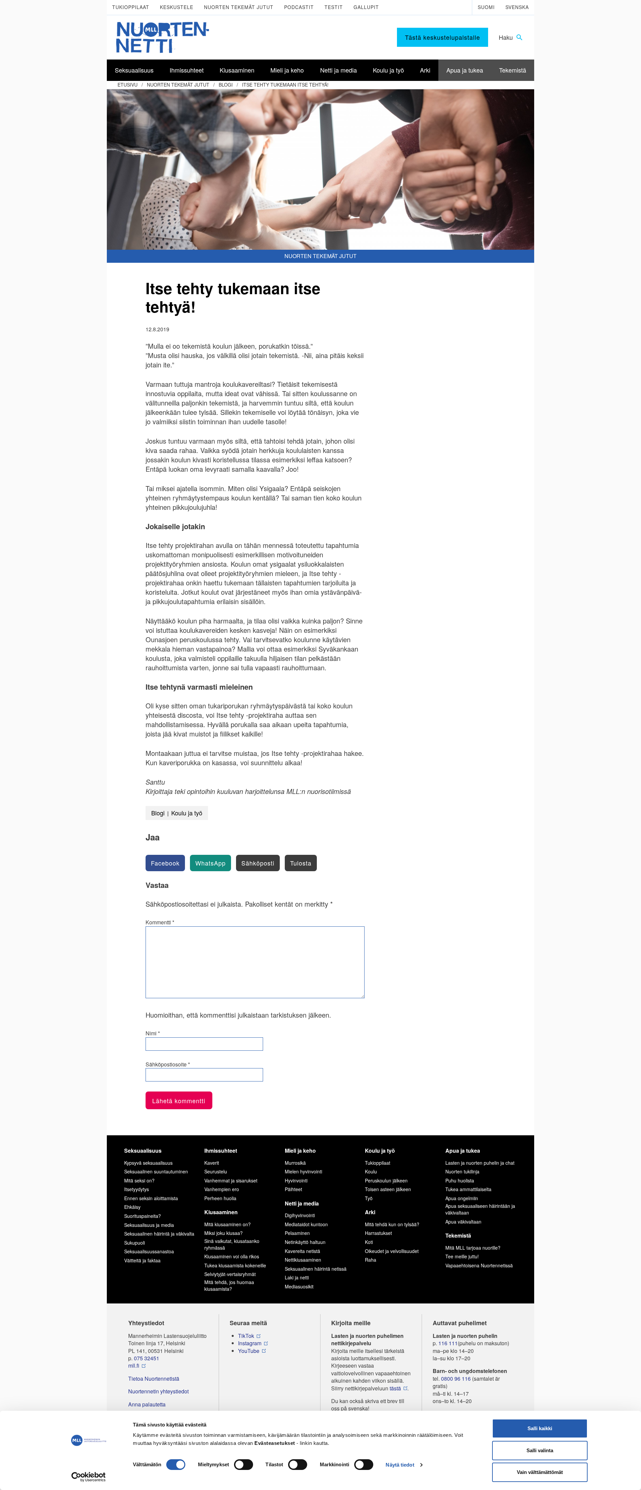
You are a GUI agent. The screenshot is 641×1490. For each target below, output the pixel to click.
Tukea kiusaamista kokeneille (235, 1265)
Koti (369, 1242)
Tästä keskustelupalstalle (442, 37)
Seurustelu (215, 1171)
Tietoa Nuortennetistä (153, 1378)
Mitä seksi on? (139, 1180)
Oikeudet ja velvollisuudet (392, 1251)
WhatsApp (210, 862)
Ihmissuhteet (220, 1150)
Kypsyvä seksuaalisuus (148, 1162)
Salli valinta (539, 1450)
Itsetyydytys (136, 1189)
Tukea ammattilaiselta (468, 1189)
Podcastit (299, 7)
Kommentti (160, 922)
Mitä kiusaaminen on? (227, 1224)
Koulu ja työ (186, 813)
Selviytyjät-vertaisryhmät (230, 1274)
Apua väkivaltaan (463, 1221)
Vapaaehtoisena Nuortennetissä (479, 1265)
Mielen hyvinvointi (303, 1171)
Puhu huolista (459, 1180)
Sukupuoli (134, 1242)
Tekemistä (458, 1235)
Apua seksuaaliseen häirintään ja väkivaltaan (480, 1209)
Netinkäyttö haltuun (305, 1242)
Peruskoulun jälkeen (386, 1180)
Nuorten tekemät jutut (238, 7)
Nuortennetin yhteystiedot (158, 1391)
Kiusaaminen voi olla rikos (231, 1256)
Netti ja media (302, 1203)
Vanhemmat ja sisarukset (230, 1180)
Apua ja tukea (462, 1150)
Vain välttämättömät (540, 1472)
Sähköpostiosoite (168, 1064)
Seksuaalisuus (143, 1150)
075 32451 (146, 1358)
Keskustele (176, 7)
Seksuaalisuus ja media (149, 1225)
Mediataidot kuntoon (306, 1224)
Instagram (249, 1343)
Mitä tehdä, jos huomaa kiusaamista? (229, 1285)
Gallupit (366, 7)
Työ (369, 1198)
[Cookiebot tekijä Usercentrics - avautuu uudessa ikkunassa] (88, 1477)
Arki (370, 1212)
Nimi (153, 1033)
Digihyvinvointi (300, 1215)
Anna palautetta (147, 1404)
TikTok (246, 1336)
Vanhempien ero (221, 1189)
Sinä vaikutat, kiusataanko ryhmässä (231, 1244)
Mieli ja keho (300, 1150)
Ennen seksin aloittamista (151, 1198)
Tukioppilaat (130, 7)
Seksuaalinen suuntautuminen (156, 1171)
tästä (395, 1388)
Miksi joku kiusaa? (223, 1233)
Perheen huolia (220, 1198)
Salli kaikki (539, 1428)
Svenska (517, 7)
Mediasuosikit (299, 1286)
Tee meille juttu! (462, 1256)
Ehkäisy (132, 1207)
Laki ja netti (297, 1277)
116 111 (448, 1343)
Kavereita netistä (302, 1251)
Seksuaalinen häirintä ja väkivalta (159, 1233)
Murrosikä (295, 1162)
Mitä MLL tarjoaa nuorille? (472, 1247)
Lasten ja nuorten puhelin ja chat (479, 1162)
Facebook (165, 862)
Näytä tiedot (400, 1465)
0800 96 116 (456, 1378)
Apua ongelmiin (461, 1198)
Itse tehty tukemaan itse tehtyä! (285, 84)
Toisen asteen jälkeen (388, 1189)
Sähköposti (257, 862)
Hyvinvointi (296, 1180)
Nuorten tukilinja (462, 1171)
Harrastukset (378, 1233)
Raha (370, 1259)
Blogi (226, 84)
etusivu (128, 84)
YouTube (248, 1351)
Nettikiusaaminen (303, 1259)
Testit (334, 7)
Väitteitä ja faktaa (142, 1260)
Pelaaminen (297, 1233)
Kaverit (211, 1162)
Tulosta (300, 862)
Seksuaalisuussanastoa (149, 1251)
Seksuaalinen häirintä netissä (316, 1268)
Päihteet (293, 1189)
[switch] (243, 1464)
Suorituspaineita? (142, 1216)
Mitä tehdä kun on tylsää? (392, 1224)
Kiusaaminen (221, 1212)
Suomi (486, 7)
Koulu (371, 1171)
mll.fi (133, 1365)
